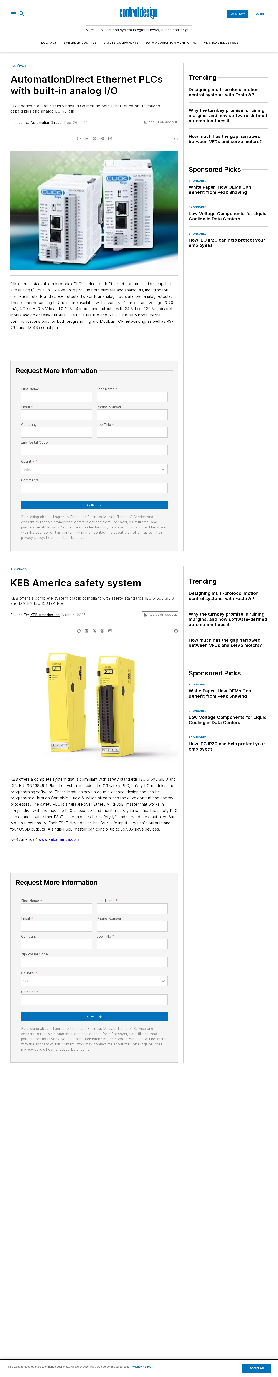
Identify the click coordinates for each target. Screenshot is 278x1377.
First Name (31, 389)
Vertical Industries (221, 42)
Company (29, 424)
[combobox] (94, 469)
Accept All (257, 1368)
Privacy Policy (141, 1366)
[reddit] (102, 138)
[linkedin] (86, 138)
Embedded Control (80, 42)
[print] (176, 138)
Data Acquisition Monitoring (171, 42)
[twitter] (94, 138)
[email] (110, 138)
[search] (22, 13)
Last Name (107, 389)
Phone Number (109, 407)
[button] (13, 13)
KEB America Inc (45, 615)
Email (27, 407)
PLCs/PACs (48, 42)
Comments (30, 480)
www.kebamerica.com (58, 839)
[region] (139, 1368)
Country (29, 461)
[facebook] (79, 138)
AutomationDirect (45, 122)
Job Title (105, 424)
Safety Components (121, 42)
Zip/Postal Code (34, 442)
